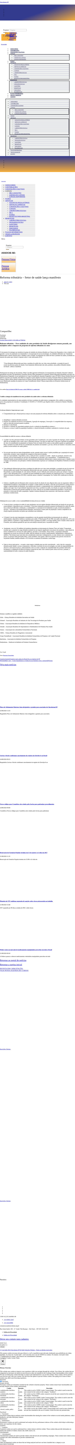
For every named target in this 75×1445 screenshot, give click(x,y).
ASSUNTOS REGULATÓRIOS (21, 64)
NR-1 (15, 74)
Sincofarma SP (4, 2)
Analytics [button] (2, 1425)
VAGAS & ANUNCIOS (15, 95)
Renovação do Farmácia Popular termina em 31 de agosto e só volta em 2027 (23, 852)
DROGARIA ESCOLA (19, 84)
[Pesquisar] (4, 32)
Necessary (5, 1381)
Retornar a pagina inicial (11, 964)
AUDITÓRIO (17, 86)
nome (2, 1343)
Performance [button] (3, 1419)
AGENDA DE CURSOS (20, 57)
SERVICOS (13, 63)
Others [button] (2, 1439)
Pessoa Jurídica (5, 267)
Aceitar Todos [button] (15, 1358)
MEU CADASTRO (18, 55)
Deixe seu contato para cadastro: (14, 1339)
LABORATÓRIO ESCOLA (20, 72)
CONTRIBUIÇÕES (14, 50)
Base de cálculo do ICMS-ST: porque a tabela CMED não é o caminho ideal (23, 389)
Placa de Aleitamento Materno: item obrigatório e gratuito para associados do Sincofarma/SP (28, 707)
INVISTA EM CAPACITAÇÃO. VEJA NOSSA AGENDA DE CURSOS (14, 970)
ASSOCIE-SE (10, 35)
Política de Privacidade (10, 1332)
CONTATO (12, 97)
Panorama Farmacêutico (8, 655)
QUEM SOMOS (14, 49)
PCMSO (12, 61)
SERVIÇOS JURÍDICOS (20, 66)
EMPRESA (13, 33)
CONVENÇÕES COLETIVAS (17, 52)
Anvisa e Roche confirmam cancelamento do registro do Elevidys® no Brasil (23, 755)
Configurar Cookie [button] (5, 1358)
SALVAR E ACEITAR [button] (7, 1444)
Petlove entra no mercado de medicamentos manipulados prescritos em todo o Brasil (26, 950)
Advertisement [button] (4, 1432)
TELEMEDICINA (18, 91)
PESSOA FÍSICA (12, 39)
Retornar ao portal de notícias (13, 960)
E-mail (2, 1345)
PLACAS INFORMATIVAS (16, 93)
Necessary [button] (3, 1379)
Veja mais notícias (8, 664)
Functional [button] (3, 1412)
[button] (37, 335)
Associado (4, 44)
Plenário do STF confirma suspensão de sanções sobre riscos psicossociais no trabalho (26, 901)
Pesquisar (6, 30)
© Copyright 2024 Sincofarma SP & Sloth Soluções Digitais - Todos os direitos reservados (26, 1350)
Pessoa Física (8, 259)
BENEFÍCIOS (13, 80)
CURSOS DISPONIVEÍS (20, 59)
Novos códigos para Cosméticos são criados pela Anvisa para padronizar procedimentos (27, 804)
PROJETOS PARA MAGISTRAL (22, 78)
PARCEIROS (17, 90)
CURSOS (16, 70)
